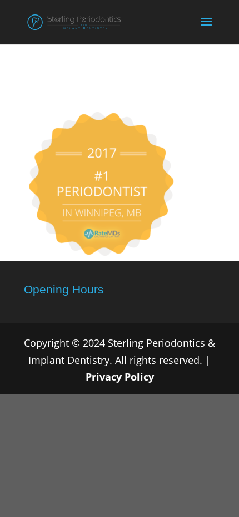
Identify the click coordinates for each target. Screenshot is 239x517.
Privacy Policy (120, 376)
